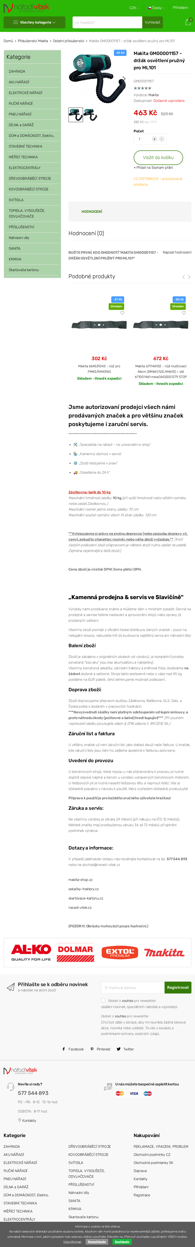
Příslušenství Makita (33, 41)
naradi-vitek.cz (80, 907)
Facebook (76, 1049)
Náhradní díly (19, 238)
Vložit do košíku (158, 157)
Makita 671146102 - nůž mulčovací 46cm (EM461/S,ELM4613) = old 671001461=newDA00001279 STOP (161, 371)
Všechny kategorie (35, 22)
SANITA (14, 248)
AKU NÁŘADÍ (19, 82)
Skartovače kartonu (24, 270)
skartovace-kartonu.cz (85, 898)
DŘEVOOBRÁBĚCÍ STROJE (30, 178)
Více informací (72, 1241)
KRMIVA (15, 259)
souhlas (127, 1001)
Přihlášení (180, 7)
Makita (153, 95)
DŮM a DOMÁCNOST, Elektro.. (32, 136)
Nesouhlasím (97, 1241)
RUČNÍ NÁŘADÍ (21, 103)
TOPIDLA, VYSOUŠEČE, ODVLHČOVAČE (27, 214)
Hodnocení (92, 211)
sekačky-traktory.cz (83, 889)
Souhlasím (122, 1241)
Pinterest (103, 1049)
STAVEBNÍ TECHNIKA (25, 146)
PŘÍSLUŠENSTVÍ (21, 227)
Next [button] (124, 78)
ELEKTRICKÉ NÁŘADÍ (25, 93)
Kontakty (28, 1120)
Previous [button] (70, 78)
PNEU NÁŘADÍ (20, 114)
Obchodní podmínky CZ (152, 1155)
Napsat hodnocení (177, 252)
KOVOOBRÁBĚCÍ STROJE (29, 189)
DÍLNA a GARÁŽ (21, 125)
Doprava (140, 1171)
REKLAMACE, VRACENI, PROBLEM (161, 1146)
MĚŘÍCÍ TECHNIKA (23, 157)
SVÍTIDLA (16, 200)
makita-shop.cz (80, 880)
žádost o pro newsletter (132, 1001)
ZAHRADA (17, 71)
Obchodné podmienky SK (153, 1163)
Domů (8, 41)
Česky (157, 8)
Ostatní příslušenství (68, 41)
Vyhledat (152, 22)
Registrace (142, 1195)
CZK (133, 8)
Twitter (128, 1049)
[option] (97, 79)
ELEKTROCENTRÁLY (24, 168)
